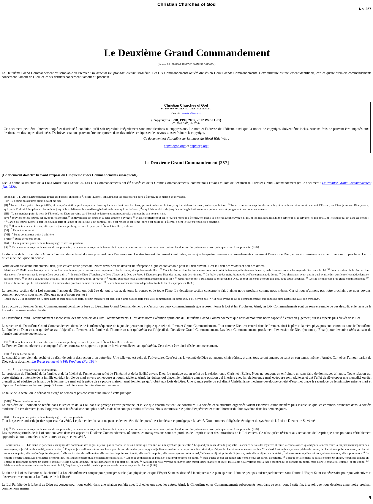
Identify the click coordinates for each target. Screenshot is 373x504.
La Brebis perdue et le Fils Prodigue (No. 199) (63, 361)
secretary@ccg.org (191, 113)
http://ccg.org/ (199, 146)
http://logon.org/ (175, 146)
